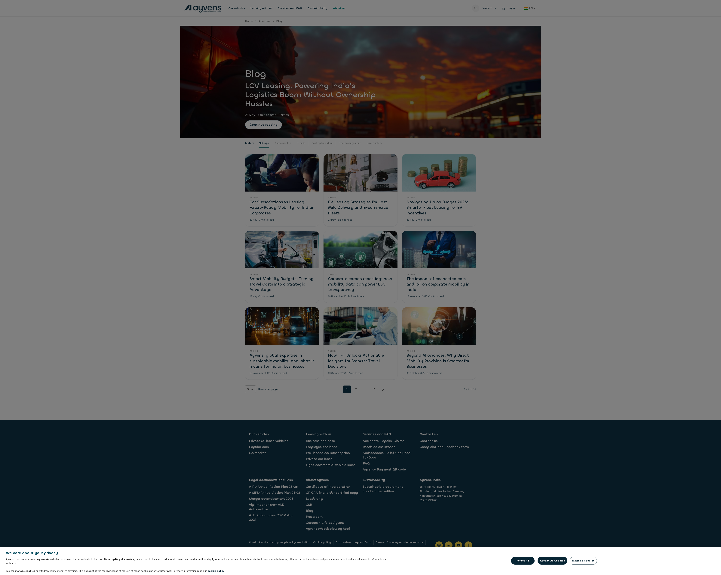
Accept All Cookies (552, 560)
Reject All (523, 560)
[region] (360, 561)
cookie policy (216, 571)
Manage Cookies (583, 560)
